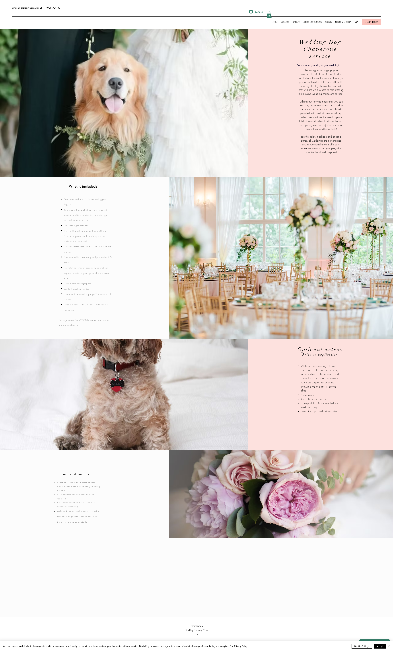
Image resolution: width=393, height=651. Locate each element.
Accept (379, 646)
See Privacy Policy (238, 646)
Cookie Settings (361, 646)
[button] (269, 14)
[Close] (389, 646)
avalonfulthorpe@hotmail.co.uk (27, 8)
